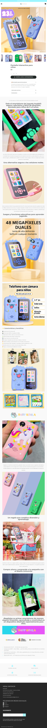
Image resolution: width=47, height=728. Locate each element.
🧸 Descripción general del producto (19, 82)
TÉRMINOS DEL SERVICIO (8, 693)
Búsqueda (5, 688)
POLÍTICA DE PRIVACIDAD (8, 691)
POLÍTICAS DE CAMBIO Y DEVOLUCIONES (11, 690)
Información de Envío (15, 90)
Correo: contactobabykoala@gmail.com (11, 697)
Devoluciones (14, 92)
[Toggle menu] (1, 3)
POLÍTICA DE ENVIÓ (7, 695)
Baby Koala (11, 726)
